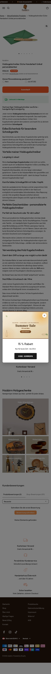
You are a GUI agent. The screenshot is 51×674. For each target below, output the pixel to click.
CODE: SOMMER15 (25, 356)
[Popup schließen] (44, 315)
